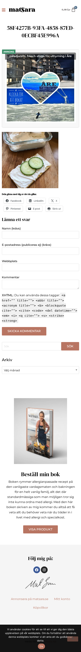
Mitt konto (62, 599)
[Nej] (72, 638)
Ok (41, 646)
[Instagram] (44, 569)
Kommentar (10, 277)
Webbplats (9, 261)
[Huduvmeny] (4, 9)
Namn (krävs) (11, 228)
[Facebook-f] (36, 569)
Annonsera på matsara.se (29, 599)
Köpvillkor (40, 607)
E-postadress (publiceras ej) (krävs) (26, 245)
